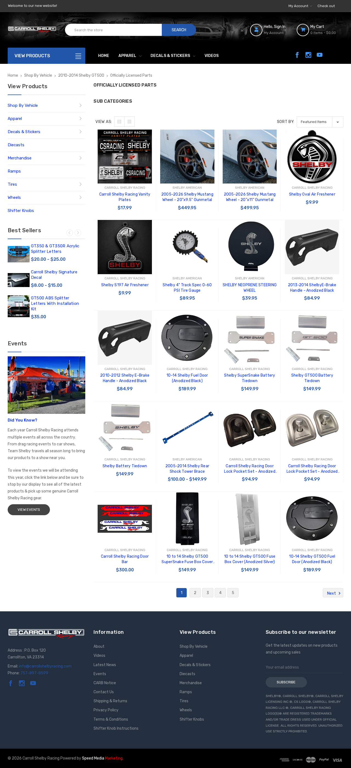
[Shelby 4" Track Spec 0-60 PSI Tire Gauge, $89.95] (187, 247)
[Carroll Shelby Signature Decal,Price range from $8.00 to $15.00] (19, 280)
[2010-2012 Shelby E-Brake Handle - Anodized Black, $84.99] (125, 338)
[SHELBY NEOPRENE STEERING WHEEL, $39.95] (250, 247)
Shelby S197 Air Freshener (125, 285)
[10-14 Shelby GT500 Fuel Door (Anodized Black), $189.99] (312, 519)
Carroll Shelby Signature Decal (54, 275)
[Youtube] (319, 55)
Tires (12, 184)
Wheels (14, 197)
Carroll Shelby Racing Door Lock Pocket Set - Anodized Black (249, 469)
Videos (212, 55)
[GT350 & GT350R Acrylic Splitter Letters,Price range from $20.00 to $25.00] (19, 254)
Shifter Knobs (21, 210)
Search (179, 30)
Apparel (127, 55)
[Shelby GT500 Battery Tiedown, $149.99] (312, 338)
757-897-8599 (34, 673)
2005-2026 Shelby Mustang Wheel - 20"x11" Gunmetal (250, 197)
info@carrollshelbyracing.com (45, 666)
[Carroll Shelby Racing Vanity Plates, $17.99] (125, 157)
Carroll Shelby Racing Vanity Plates (125, 197)
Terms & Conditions (111, 719)
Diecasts (16, 144)
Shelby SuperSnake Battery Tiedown (249, 378)
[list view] (129, 121)
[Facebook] (297, 55)
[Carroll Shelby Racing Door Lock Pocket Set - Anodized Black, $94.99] (250, 428)
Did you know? (22, 420)
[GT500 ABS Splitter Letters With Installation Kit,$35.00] (19, 306)
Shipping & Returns (110, 701)
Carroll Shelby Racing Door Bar (125, 559)
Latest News (105, 665)
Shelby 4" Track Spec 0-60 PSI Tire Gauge (187, 288)
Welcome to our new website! (32, 6)
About (99, 646)
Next (78, 233)
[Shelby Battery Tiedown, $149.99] (125, 428)
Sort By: (286, 121)
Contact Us (104, 692)
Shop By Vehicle (23, 105)
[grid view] (119, 121)
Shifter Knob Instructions (116, 728)
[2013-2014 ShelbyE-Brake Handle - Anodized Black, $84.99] (312, 247)
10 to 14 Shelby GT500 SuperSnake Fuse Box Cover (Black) (187, 559)
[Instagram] (308, 55)
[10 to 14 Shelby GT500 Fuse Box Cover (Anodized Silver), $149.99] (250, 519)
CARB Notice (105, 683)
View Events (29, 510)
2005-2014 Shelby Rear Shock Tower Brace (187, 469)
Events (100, 674)
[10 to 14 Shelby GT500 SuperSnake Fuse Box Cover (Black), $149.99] (187, 519)
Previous (69, 233)
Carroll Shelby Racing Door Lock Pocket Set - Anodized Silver (312, 469)
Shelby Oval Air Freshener (312, 194)
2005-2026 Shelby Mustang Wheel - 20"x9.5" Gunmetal (187, 197)
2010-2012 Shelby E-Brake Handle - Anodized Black (124, 378)
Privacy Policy (106, 710)
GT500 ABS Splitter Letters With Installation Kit (55, 303)
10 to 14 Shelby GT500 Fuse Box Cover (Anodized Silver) (250, 559)
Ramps (14, 171)
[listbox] (320, 121)
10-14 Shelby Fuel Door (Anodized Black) (187, 378)
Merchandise (20, 158)
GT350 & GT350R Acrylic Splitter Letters (55, 248)
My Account (298, 6)
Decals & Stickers (170, 55)
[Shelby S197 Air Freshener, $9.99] (125, 247)
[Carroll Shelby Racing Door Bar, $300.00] (125, 519)
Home (103, 55)
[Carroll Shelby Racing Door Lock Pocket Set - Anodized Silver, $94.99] (312, 428)
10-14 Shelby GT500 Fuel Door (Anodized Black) (312, 559)
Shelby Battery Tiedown (125, 466)
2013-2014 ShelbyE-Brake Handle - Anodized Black (312, 288)
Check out (326, 6)
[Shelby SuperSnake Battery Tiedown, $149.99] (250, 338)
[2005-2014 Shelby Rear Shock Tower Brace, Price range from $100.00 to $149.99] (187, 428)
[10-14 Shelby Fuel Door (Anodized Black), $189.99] (187, 338)
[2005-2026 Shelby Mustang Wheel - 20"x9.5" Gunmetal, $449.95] (187, 157)
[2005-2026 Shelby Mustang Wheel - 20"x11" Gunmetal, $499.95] (250, 157)
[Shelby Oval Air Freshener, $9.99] (312, 157)
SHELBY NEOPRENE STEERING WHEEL (250, 288)
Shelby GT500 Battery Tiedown (312, 378)
